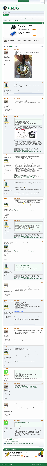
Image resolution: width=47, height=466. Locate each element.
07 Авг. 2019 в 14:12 (17, 116)
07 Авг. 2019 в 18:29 (17, 328)
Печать (42, 46)
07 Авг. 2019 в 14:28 (17, 154)
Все (16, 46)
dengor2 (31, 18)
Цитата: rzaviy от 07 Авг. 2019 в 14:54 (22, 222)
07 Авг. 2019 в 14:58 (17, 220)
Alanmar (6, 49)
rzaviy (5, 154)
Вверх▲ (43, 464)
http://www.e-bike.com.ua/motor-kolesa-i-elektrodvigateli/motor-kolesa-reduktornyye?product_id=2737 (26, 387)
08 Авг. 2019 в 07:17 (17, 401)
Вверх (5, 439)
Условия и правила (38, 464)
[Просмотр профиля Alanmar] (5, 42)
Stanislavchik (27, 18)
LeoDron (6, 82)
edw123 (6, 368)
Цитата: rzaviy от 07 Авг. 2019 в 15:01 (22, 265)
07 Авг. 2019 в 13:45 (17, 98)
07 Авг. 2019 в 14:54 (17, 198)
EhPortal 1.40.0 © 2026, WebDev (7, 464)
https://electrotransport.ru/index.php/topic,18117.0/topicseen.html (24, 176)
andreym (18, 18)
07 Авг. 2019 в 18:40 (17, 346)
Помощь (33, 464)
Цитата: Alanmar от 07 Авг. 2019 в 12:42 (23, 371)
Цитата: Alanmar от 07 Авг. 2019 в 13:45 (23, 118)
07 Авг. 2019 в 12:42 (17, 49)
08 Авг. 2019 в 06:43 (17, 383)
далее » (41, 42)
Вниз (5, 46)
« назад (37, 42)
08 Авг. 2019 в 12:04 (17, 420)
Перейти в (25, 446)
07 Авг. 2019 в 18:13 (17, 300)
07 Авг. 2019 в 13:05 (17, 82)
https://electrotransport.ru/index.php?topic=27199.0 (25, 177)
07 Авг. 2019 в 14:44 (17, 180)
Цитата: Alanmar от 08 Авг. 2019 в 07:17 (23, 422)
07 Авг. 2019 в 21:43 (17, 368)
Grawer (24, 18)
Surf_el (21, 18)
